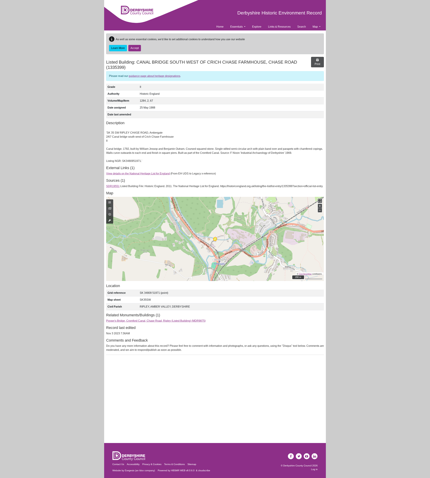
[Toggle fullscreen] (320, 201)
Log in (314, 469)
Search (301, 26)
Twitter (299, 456)
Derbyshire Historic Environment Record (279, 12)
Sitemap (191, 464)
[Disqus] (215, 400)
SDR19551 (113, 186)
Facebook (291, 456)
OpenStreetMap (305, 274)
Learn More (118, 48)
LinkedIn (315, 456)
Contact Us (118, 464)
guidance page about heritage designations (154, 76)
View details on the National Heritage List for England (138, 173)
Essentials (236, 26)
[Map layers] (109, 203)
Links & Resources (279, 26)
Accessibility (133, 464)
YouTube (307, 456)
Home (220, 26)
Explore (256, 26)
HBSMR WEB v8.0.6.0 (183, 470)
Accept (135, 48)
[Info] (109, 214)
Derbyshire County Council (297, 465)
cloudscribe (204, 470)
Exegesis (129, 470)
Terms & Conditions (174, 464)
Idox (141, 470)
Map (315, 26)
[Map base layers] (109, 209)
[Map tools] (109, 221)
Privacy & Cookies (151, 464)
